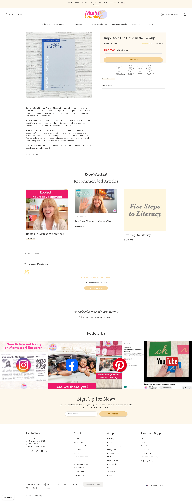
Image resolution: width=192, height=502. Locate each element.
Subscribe (113, 414)
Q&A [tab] (36, 253)
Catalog (110, 438)
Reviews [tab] (27, 253)
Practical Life (112, 464)
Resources (136, 24)
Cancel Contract (93, 484)
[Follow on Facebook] (27, 451)
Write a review (159, 44)
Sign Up (19, 14)
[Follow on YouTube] (42, 451)
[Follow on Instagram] (32, 451)
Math (109, 457)
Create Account (174, 14)
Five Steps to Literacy (137, 235)
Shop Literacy (44, 24)
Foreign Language (114, 446)
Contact (144, 438)
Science (110, 468)
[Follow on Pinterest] (37, 451)
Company (149, 24)
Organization (112, 460)
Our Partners (78, 453)
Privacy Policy (31, 488)
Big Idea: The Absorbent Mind (93, 221)
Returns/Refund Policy (149, 457)
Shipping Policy (147, 460)
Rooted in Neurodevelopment (45, 233)
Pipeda (78, 484)
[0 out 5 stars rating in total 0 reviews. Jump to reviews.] (147, 43)
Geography (112, 449)
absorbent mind (81, 216)
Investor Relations (81, 468)
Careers (77, 460)
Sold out (133, 60)
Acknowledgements (81, 457)
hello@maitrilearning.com (36, 446)
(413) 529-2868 (32, 444)
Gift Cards (145, 449)
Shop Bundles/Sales (120, 24)
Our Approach (79, 442)
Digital (109, 475)
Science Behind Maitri (82, 446)
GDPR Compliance (67, 484)
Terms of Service (44, 488)
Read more (30, 239)
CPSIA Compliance (81, 464)
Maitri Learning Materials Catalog (98, 317)
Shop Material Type (99, 24)
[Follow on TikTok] (47, 451)
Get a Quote (146, 446)
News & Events (79, 471)
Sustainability (79, 475)
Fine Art (110, 442)
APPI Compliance (53, 484)
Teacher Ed (111, 471)
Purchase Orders (147, 453)
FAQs (143, 442)
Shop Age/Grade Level (79, 24)
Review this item (96, 288)
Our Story (77, 438)
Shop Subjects (60, 24)
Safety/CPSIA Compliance (35, 484)
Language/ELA (113, 453)
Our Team (77, 449)
